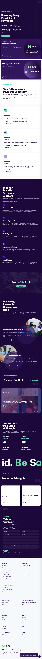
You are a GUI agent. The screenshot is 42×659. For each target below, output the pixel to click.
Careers (23, 626)
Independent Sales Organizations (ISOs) (29, 600)
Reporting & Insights (7, 580)
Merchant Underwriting (7, 576)
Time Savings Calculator (7, 589)
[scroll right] (36, 384)
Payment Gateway (5, 591)
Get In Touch (5, 35)
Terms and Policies (25, 634)
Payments (4, 565)
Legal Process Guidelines (26, 639)
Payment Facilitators (26, 606)
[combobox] (4, 537)
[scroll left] (34, 384)
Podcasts (4, 624)
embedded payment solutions (26, 97)
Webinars (4, 628)
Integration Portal (5, 600)
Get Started (21, 286)
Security (3, 611)
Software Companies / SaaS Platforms (29, 602)
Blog (3, 617)
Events (23, 624)
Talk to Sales (4, 634)
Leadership (24, 619)
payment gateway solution (9, 167)
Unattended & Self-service (27, 572)
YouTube (3, 649)
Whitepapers (4, 626)
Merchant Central (5, 567)
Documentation (5, 602)
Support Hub (4, 639)
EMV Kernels (4, 606)
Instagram (15, 649)
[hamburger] (39, 2)
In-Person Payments (25, 567)
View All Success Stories (34, 380)
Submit (5, 550)
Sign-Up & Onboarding (7, 574)
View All (5, 508)
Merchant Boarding (6, 578)
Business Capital (6, 587)
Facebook (12, 649)
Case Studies (4, 619)
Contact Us (24, 628)
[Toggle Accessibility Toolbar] (40, 327)
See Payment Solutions (13, 366)
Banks (23, 604)
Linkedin (9, 649)
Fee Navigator (5, 572)
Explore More (7, 123)
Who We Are (24, 617)
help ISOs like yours (26, 332)
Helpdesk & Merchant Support (8, 585)
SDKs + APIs (4, 604)
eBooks (3, 621)
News (23, 621)
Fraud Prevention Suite (26, 574)
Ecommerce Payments (26, 565)
